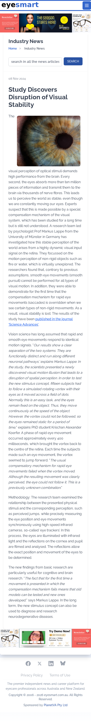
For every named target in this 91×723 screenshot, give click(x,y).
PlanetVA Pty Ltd (56, 705)
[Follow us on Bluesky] (62, 663)
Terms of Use (60, 675)
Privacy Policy (32, 675)
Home (12, 48)
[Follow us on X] (39, 663)
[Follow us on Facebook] (28, 663)
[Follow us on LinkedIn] (51, 663)
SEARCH (73, 61)
